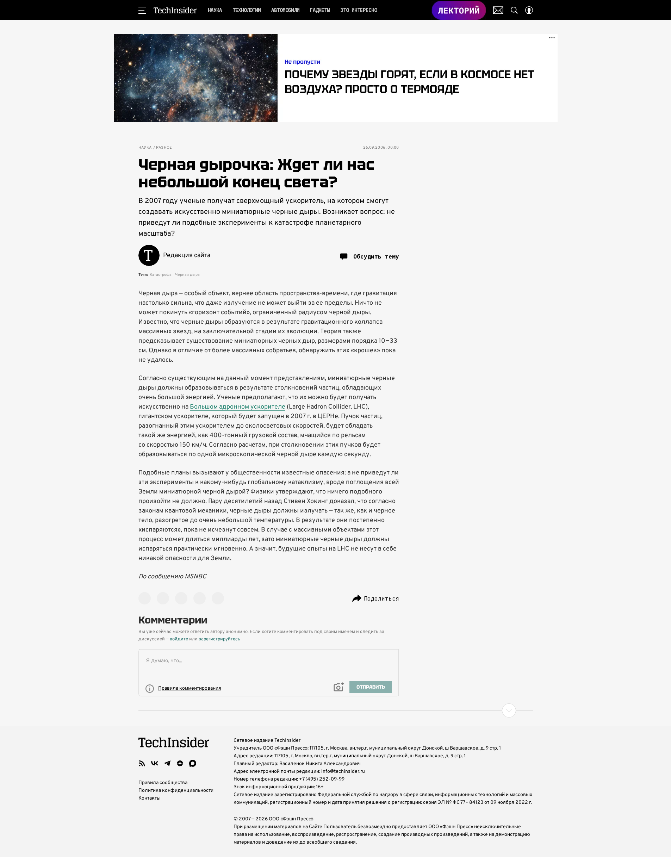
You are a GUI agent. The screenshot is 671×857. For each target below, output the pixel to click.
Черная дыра (187, 274)
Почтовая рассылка (498, 10)
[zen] (180, 763)
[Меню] (142, 10)
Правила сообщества (162, 783)
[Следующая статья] (335, 710)
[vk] (154, 763)
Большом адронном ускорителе (237, 407)
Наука (145, 147)
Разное (164, 147)
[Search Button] (514, 10)
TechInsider (175, 10)
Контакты (149, 798)
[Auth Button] (529, 10)
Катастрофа (161, 274)
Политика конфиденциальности (175, 791)
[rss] (141, 763)
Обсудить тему (376, 256)
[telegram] (167, 763)
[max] (192, 763)
